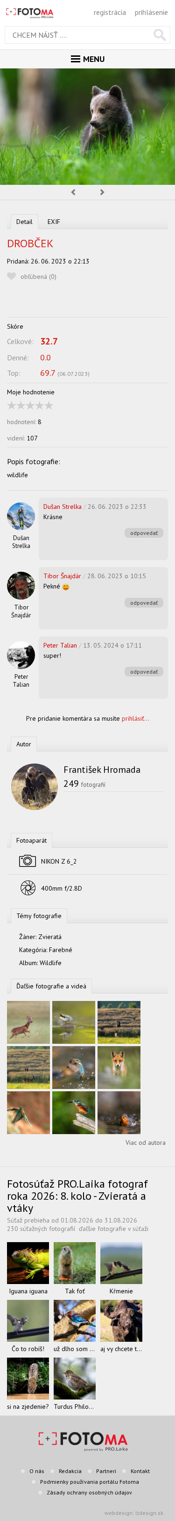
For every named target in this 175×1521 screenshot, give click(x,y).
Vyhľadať (160, 35)
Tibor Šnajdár (21, 611)
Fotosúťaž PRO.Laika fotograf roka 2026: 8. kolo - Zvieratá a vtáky (77, 1195)
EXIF (54, 221)
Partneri (106, 1470)
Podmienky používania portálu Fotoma (89, 1481)
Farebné (60, 950)
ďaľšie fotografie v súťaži (113, 1228)
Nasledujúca (102, 192)
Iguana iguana (28, 1291)
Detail (24, 221)
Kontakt (140, 1470)
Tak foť (75, 1291)
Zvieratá (50, 937)
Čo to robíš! (28, 1349)
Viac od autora (146, 1142)
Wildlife (51, 963)
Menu (94, 59)
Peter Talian (21, 681)
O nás (36, 1470)
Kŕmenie (121, 1291)
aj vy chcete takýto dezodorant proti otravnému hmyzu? (121, 1349)
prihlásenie (151, 12)
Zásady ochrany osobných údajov (89, 1492)
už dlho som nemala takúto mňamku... (75, 1349)
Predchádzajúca (72, 192)
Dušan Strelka (21, 542)
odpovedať (144, 532)
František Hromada (101, 770)
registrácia (110, 12)
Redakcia (70, 1470)
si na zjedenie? (28, 1406)
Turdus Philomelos (75, 1406)
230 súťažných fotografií (41, 1228)
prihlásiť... (135, 718)
